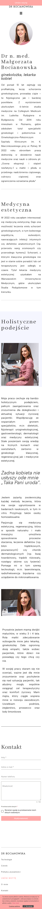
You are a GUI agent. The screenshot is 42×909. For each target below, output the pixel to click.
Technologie (6, 860)
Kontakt (4, 891)
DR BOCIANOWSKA (21, 6)
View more (15, 903)
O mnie (4, 884)
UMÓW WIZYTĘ (8, 878)
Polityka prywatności (11, 872)
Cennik (4, 866)
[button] (21, 13)
